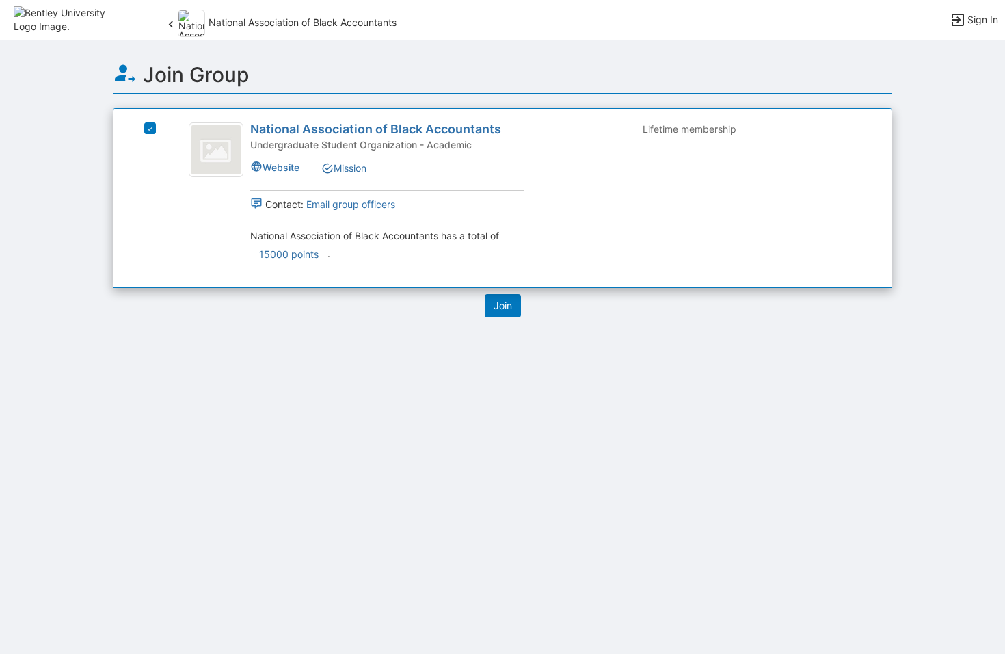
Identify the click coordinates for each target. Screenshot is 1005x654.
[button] (70, 19)
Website (281, 167)
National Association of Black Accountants (375, 129)
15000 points (289, 254)
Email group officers (350, 204)
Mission (350, 168)
